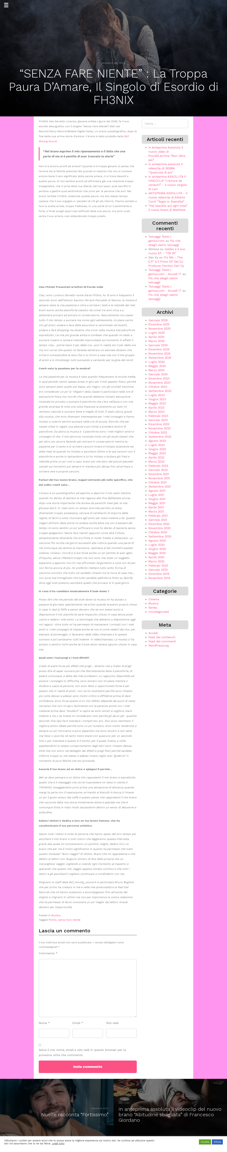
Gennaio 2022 (158, 470)
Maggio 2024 (157, 366)
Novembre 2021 (159, 478)
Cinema (153, 599)
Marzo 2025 (156, 341)
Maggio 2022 (157, 453)
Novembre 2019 (159, 578)
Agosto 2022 (157, 440)
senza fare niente (69, 919)
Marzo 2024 (156, 370)
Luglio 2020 (156, 544)
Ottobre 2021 (157, 482)
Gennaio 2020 (158, 569)
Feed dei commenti (162, 641)
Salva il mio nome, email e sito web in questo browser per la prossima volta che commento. (82, 1052)
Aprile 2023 (156, 407)
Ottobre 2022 (157, 432)
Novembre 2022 (159, 428)
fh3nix (53, 919)
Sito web (112, 1023)
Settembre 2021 (159, 486)
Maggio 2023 (157, 403)
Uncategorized (158, 611)
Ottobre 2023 (157, 386)
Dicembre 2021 (158, 474)
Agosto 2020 (157, 540)
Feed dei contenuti (161, 637)
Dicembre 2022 (159, 424)
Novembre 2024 (159, 353)
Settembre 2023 (159, 391)
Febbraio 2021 (158, 515)
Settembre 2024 (159, 357)
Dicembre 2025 (159, 324)
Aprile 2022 (156, 457)
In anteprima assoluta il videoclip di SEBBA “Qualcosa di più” (165, 168)
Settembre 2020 (159, 536)
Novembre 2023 (159, 382)
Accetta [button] (205, 1142)
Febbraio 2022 (158, 465)
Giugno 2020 (157, 549)
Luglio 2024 (156, 361)
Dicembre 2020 (159, 524)
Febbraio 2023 (158, 416)
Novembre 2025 (159, 328)
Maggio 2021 (156, 503)
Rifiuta (217, 1142)
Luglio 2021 (156, 495)
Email (77, 1023)
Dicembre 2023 (159, 378)
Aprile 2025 (156, 337)
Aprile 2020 (156, 557)
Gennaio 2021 (157, 519)
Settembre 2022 (159, 436)
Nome (44, 1023)
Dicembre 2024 (159, 349)
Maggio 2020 (157, 553)
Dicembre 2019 (158, 574)
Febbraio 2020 (158, 565)
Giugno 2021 (157, 499)
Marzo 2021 (156, 511)
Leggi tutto (58, 1143)
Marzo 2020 (156, 561)
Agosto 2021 (157, 490)
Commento (48, 953)
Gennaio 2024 (158, 374)
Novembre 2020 (159, 528)
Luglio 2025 (156, 332)
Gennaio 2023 (158, 420)
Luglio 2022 (156, 445)
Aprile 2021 (156, 507)
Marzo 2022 (156, 461)
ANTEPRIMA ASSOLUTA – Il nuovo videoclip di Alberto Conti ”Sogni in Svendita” (167, 197)
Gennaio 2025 (158, 345)
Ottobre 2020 (157, 532)
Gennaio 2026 (158, 320)
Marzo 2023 (156, 411)
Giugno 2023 (157, 399)
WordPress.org (158, 645)
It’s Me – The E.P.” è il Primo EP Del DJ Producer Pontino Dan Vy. (166, 261)
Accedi (153, 633)
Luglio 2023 (156, 395)
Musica (55, 915)
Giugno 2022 (157, 449)
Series (152, 607)
